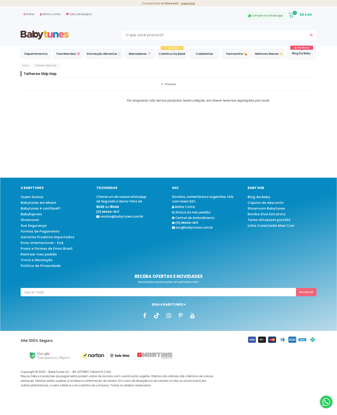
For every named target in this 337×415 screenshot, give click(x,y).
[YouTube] (192, 315)
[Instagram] (168, 315)
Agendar (188, 3)
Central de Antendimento (194, 218)
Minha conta (51, 14)
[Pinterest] (180, 315)
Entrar (30, 14)
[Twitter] (156, 315)
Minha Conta (184, 207)
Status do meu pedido (192, 212)
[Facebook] (144, 315)
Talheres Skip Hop (45, 65)
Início (25, 65)
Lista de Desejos (80, 14)
